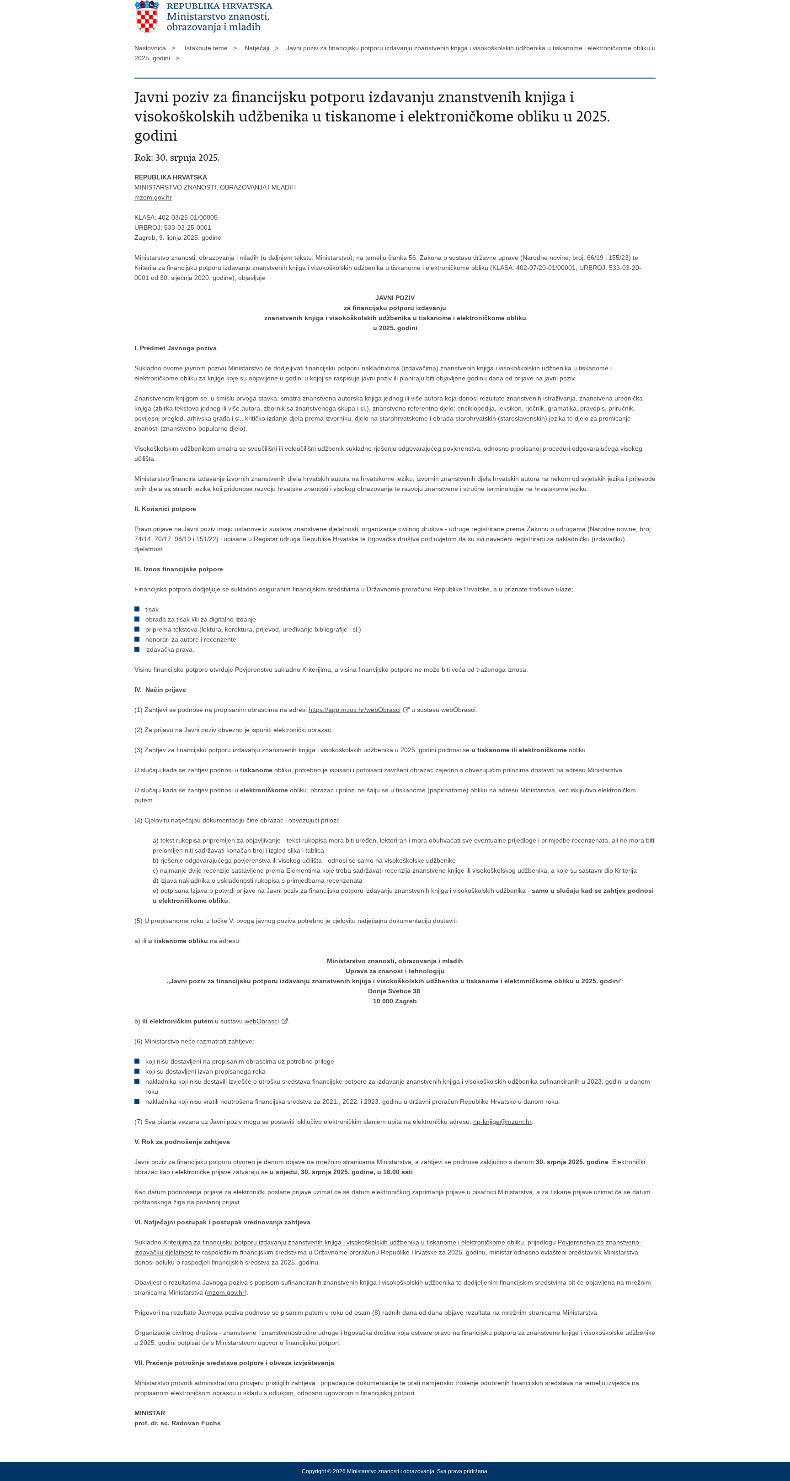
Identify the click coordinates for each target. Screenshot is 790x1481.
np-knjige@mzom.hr (502, 1121)
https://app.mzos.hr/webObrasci (354, 709)
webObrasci (262, 1021)
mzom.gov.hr (153, 197)
